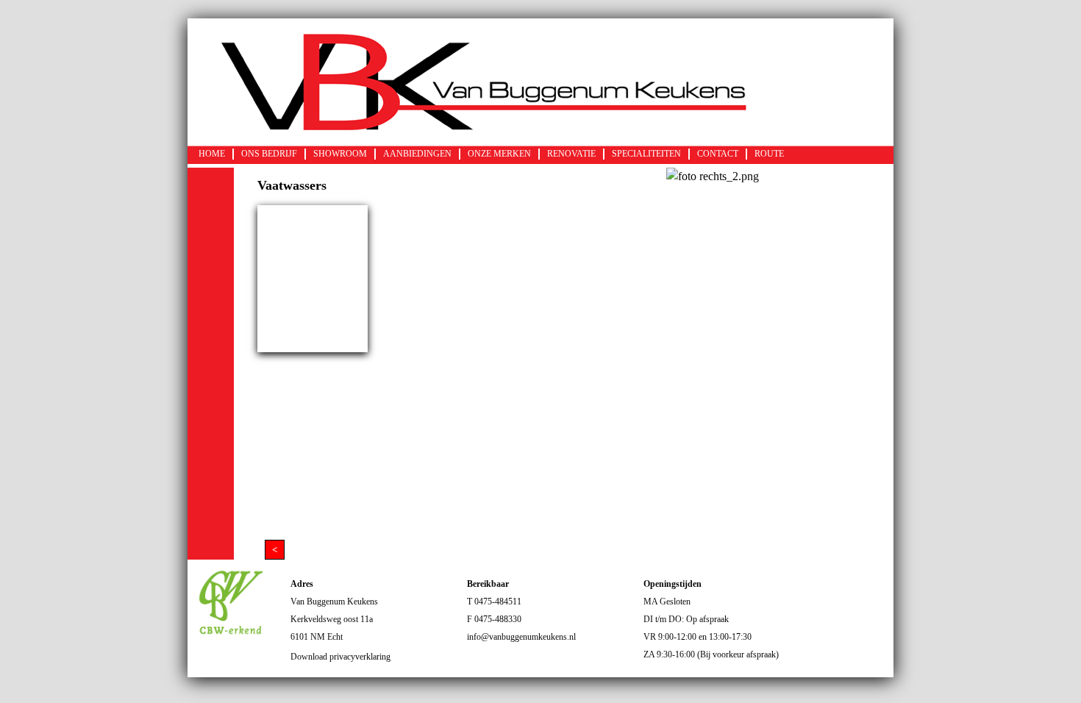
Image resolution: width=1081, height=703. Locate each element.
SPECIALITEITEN (646, 154)
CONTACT (717, 154)
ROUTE (769, 154)
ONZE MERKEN (499, 154)
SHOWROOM (340, 154)
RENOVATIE (571, 154)
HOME (212, 154)
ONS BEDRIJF (269, 154)
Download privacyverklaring (340, 657)
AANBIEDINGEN (417, 154)
